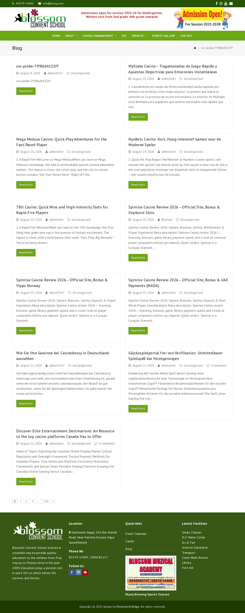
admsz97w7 (55, 73)
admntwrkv (169, 78)
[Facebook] (72, 572)
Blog (128, 549)
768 (47, 501)
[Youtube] (85, 572)
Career (129, 541)
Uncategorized (80, 73)
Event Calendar (135, 534)
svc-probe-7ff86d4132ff (37, 66)
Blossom (167, 219)
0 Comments (219, 365)
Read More (26, 91)
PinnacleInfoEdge (127, 606)
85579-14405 (78, 557)
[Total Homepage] (37, 539)
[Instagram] (78, 572)
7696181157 (99, 557)
